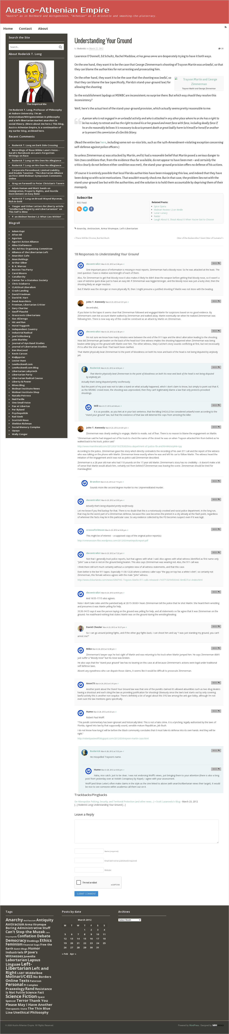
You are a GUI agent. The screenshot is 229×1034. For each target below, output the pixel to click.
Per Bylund (18, 409)
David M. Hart (20, 297)
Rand (29, 988)
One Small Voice (21, 402)
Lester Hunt (19, 360)
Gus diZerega (20, 318)
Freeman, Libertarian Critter (28, 304)
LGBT (21, 973)
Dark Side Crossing (47, 145)
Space (41, 997)
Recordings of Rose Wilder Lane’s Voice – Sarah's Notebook (34, 151)
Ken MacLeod (20, 350)
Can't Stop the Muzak (25, 931)
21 (78, 943)
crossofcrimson (95, 529)
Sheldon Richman (22, 423)
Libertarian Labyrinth (24, 371)
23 (91, 943)
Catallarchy (18, 276)
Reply (215, 263)
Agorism (17, 238)
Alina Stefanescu (21, 245)
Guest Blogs (20, 948)
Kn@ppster (18, 357)
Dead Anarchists (21, 301)
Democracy (16, 940)
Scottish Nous (20, 420)
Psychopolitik (20, 413)
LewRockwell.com (22, 364)
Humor (34, 948)
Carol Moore (19, 273)
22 (84, 943)
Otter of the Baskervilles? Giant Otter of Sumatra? (200, 238)
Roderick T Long (21, 160)
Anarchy (81, 228)
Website (108, 870)
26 (65, 947)
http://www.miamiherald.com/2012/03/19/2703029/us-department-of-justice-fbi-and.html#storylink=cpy (130, 446)
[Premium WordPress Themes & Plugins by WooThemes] (218, 1025)
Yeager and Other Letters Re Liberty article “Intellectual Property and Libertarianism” (36, 208)
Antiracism (93, 228)
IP (25, 952)
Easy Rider (34, 193)
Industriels (14, 952)
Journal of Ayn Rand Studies (28, 343)
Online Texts (17, 980)
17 (97, 938)
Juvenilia (29, 956)
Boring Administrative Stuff (28, 928)
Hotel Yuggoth (20, 325)
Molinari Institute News (26, 388)
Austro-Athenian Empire (58, 10)
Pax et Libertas (21, 406)
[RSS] (79, 209)
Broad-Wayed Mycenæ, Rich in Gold (35, 200)
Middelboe (33, 973)
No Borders (42, 977)
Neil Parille (18, 399)
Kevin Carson (19, 353)
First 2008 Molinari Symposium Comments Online (35, 177)
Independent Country (24, 329)
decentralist (93, 263)
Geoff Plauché (20, 311)
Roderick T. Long (21, 145)
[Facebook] (91, 209)
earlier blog (19, 130)
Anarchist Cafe (20, 255)
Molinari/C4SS (19, 976)
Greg (15, 183)
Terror (23, 1000)
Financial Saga (31, 944)
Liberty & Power (21, 381)
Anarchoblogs (20, 259)
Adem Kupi (18, 231)
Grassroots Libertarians (26, 315)
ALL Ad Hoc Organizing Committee (32, 248)
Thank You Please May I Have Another (29, 1002)
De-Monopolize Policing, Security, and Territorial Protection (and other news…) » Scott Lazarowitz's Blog (127, 801)
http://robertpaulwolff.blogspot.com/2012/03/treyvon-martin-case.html (113, 738)
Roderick (81, 48)
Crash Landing (20, 290)
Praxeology (15, 988)
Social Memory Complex (26, 427)
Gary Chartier (20, 308)
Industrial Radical (22, 332)
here (103, 142)
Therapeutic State (16, 1008)
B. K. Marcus (19, 266)
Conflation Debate (33, 935)
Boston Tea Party (22, 269)
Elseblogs (33, 941)
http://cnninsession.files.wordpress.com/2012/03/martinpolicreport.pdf (113, 540)
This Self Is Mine (18, 211)
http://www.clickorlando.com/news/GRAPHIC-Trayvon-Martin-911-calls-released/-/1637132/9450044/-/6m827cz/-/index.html (140, 579)
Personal (14, 984)
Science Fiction (21, 996)
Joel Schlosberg (21, 336)
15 (84, 938)
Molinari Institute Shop (25, 392)
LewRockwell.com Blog (25, 367)
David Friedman (21, 294)
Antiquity (44, 920)
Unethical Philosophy (30, 1012)
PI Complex (31, 985)
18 (222, 48)
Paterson (35, 981)
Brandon (95, 481)
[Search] (60, 47)
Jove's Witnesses (22, 954)
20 (71, 943)
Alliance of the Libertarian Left (30, 252)
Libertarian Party (22, 374)
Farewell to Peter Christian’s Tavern (43, 183)
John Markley (19, 339)
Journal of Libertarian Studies (29, 346)
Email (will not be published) (121, 861)
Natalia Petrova (21, 395)
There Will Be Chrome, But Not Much (92, 238)
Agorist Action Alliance (25, 241)
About (43, 28)
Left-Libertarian (129, 228)
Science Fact (35, 992)
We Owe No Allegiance (48, 160)
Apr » (73, 953)
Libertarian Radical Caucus (27, 378)
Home (8, 28)
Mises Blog (18, 385)
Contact (25, 28)
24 (97, 943)
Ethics (46, 940)
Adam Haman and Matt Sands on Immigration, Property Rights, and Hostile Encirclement (33, 191)
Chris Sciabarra (21, 283)
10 (97, 934)
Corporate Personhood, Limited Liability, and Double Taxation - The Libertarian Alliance (36, 171)
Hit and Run (18, 322)
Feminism (14, 944)
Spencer (11, 1001)
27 (71, 947)
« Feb (65, 953)
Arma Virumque (109, 228)
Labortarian (16, 960)
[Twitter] (85, 209)
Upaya (15, 430)
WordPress (194, 1025)
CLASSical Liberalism (24, 287)
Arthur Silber (19, 262)
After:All (17, 234)
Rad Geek (17, 416)
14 (78, 938)
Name (111, 851)
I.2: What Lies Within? (39, 216)
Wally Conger (20, 434)
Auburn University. (23, 113)
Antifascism (30, 920)
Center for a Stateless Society (30, 280)
